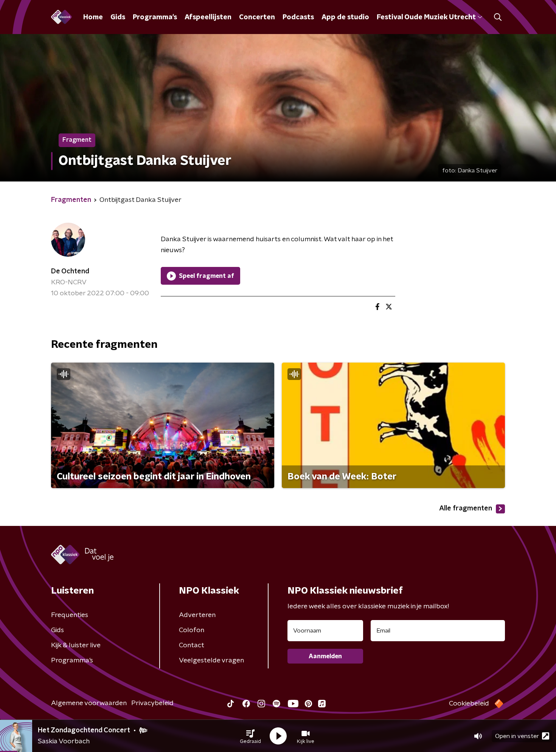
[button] (250, 736)
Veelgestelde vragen (211, 660)
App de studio (345, 17)
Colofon (191, 630)
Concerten (257, 17)
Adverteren (197, 615)
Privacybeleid (152, 703)
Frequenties (69, 615)
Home (93, 17)
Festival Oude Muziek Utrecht (426, 17)
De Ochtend (70, 271)
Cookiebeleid (469, 703)
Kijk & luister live (76, 645)
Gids (117, 17)
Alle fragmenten (465, 508)
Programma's (155, 17)
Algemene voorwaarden (89, 703)
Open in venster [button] (517, 736)
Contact (191, 645)
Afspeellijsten (208, 17)
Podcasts (298, 17)
